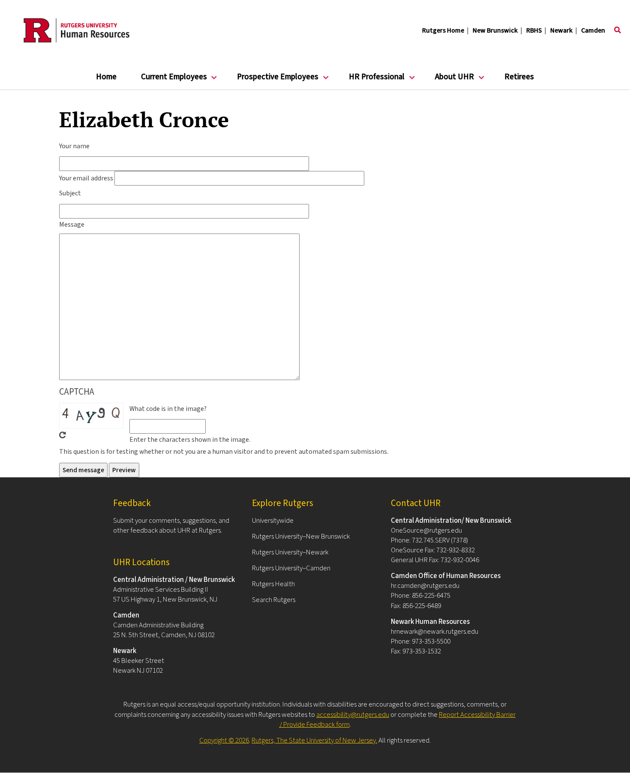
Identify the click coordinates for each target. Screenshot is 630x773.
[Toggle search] (618, 30)
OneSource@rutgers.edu (426, 530)
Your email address (86, 178)
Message (71, 224)
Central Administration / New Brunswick (174, 580)
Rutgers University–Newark (290, 552)
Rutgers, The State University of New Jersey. (314, 740)
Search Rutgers (273, 600)
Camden (593, 30)
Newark (561, 30)
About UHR (448, 80)
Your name (74, 146)
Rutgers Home (443, 30)
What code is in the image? (168, 408)
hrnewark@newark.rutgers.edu (434, 631)
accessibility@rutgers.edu (352, 715)
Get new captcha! (62, 434)
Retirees (519, 77)
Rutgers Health (273, 584)
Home (106, 77)
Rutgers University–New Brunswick (301, 536)
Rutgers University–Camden (291, 568)
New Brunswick (495, 30)
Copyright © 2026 (224, 740)
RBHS (534, 30)
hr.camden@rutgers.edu (425, 586)
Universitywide (273, 520)
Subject (70, 193)
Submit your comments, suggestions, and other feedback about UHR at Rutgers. (171, 525)
